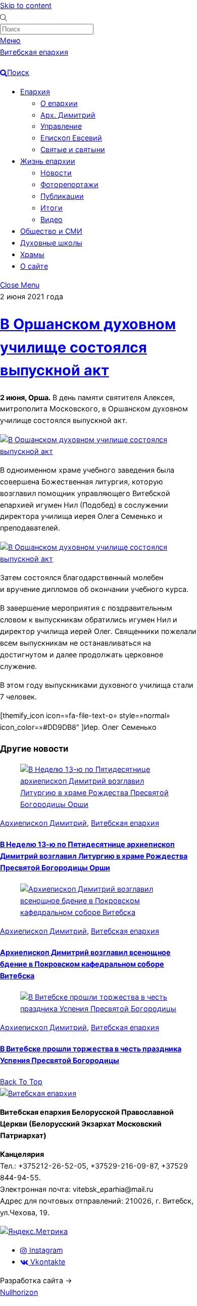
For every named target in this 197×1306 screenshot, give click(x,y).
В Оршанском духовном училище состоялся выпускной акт (88, 347)
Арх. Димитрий (67, 115)
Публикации (62, 196)
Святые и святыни (72, 149)
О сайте (34, 266)
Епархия (35, 91)
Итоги (51, 207)
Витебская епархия (125, 823)
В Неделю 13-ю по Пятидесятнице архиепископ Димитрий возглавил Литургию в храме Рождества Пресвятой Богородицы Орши (93, 856)
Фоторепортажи (69, 184)
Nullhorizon (19, 1292)
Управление (61, 126)
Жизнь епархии (47, 161)
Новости (56, 172)
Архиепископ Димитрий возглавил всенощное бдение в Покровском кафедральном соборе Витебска (85, 964)
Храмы (32, 254)
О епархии (59, 103)
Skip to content (26, 5)
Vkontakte (46, 1261)
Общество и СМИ (51, 231)
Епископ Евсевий (71, 137)
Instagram (45, 1250)
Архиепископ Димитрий (43, 823)
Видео (51, 219)
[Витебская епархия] (38, 1093)
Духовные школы (51, 242)
